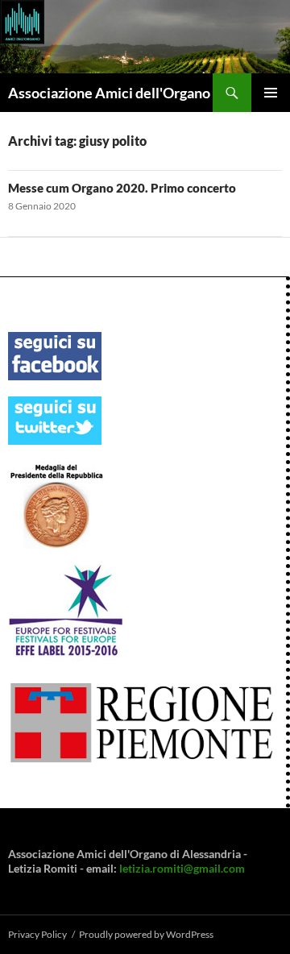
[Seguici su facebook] (55, 355)
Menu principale (270, 92)
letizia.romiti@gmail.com (182, 868)
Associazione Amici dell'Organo (109, 93)
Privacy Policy (37, 934)
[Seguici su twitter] (55, 419)
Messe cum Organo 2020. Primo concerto (122, 187)
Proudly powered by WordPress (146, 934)
